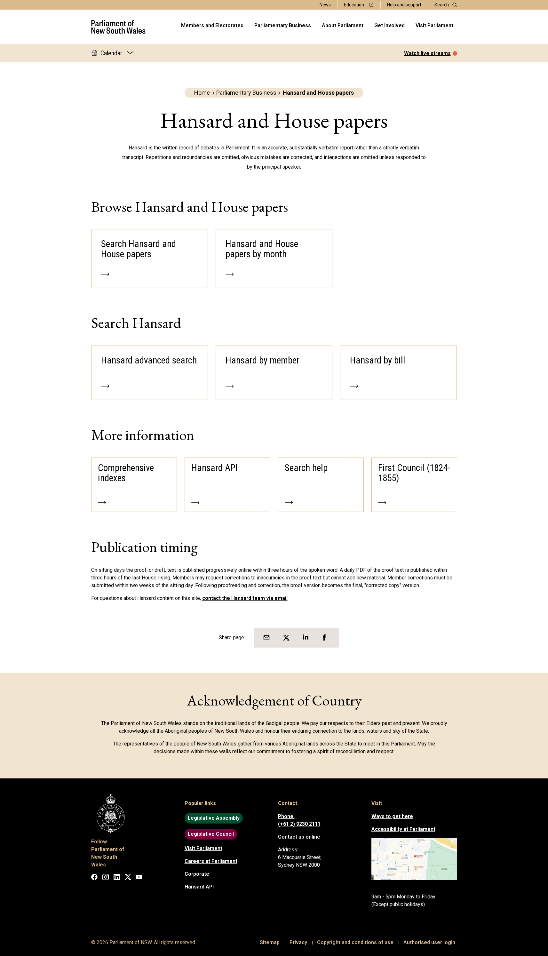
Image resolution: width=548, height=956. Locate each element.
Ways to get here (392, 816)
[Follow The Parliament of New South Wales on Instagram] (105, 878)
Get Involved (389, 25)
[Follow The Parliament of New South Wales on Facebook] (94, 878)
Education (354, 4)
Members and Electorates (212, 25)
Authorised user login (429, 942)
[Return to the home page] (118, 27)
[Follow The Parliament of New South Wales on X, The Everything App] (128, 878)
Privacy (298, 942)
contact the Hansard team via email (245, 598)
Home (202, 92)
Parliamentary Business (282, 25)
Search (441, 4)
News (325, 4)
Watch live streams (427, 53)
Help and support (404, 4)
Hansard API (199, 887)
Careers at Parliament (211, 861)
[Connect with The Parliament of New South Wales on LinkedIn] (117, 878)
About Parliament (342, 25)
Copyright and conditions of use (355, 942)
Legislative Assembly (214, 818)
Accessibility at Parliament (403, 829)
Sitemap (270, 942)
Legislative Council (211, 834)
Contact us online (299, 837)
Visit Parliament (434, 25)
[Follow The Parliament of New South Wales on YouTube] (139, 878)
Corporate (197, 874)
